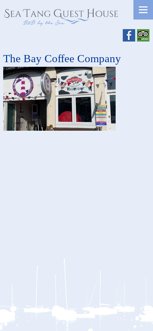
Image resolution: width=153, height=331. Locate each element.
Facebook (129, 35)
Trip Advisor (143, 35)
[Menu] (143, 10)
